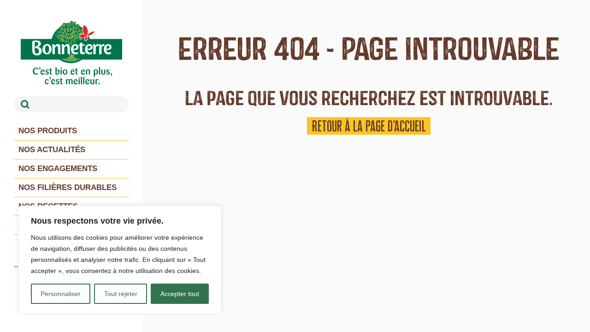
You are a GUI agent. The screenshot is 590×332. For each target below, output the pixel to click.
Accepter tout (179, 293)
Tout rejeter (120, 293)
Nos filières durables (67, 187)
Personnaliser (61, 293)
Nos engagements (57, 168)
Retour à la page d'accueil (369, 126)
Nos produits (47, 130)
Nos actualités (51, 149)
